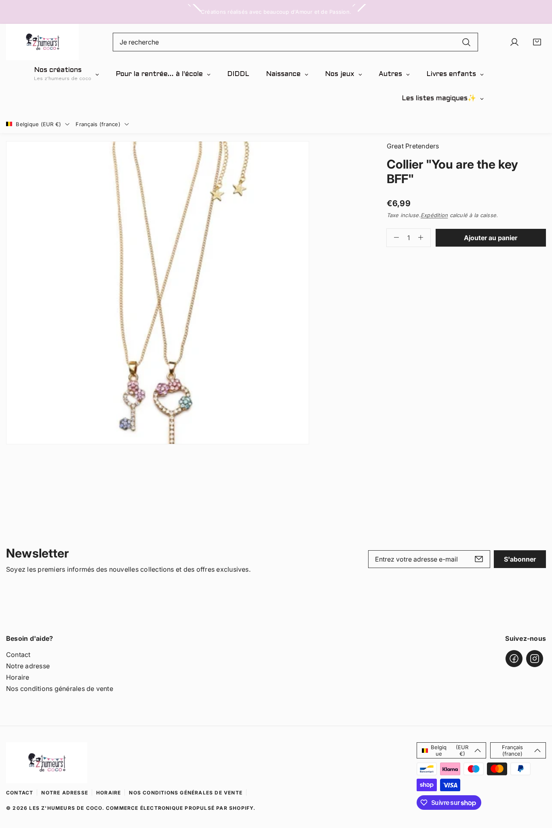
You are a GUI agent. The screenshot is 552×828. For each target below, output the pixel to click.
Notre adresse (28, 666)
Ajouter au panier (490, 238)
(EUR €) (449, 750)
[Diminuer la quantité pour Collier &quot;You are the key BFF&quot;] (393, 238)
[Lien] (42, 42)
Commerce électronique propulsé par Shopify (179, 808)
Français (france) (98, 124)
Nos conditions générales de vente (59, 688)
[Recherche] (466, 42)
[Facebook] (514, 658)
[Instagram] (535, 658)
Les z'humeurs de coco (65, 808)
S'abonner (520, 559)
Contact (18, 655)
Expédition (434, 215)
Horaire (17, 677)
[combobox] (295, 42)
